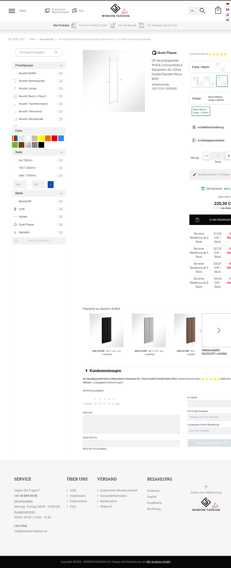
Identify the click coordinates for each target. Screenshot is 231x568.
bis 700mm (25, 160)
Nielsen (23, 216)
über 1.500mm (27, 175)
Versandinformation (113, 496)
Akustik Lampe (27, 88)
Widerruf (106, 506)
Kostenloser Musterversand (118, 490)
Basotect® (25, 201)
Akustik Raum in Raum (32, 96)
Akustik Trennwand (30, 111)
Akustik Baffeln (28, 73)
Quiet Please (26, 224)
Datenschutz (78, 501)
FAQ (73, 506)
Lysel (22, 208)
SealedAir (24, 232)
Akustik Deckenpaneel (32, 80)
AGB (73, 490)
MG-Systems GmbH (158, 561)
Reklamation (108, 501)
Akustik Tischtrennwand (33, 103)
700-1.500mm (27, 167)
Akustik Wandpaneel (31, 119)
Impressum (77, 496)
